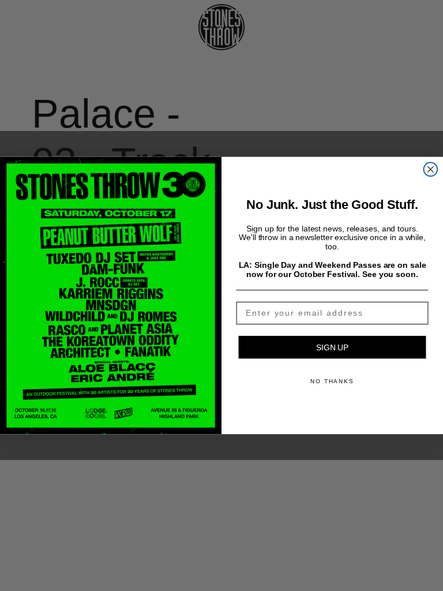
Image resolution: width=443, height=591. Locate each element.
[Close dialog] (431, 170)
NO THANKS (332, 381)
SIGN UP (332, 347)
